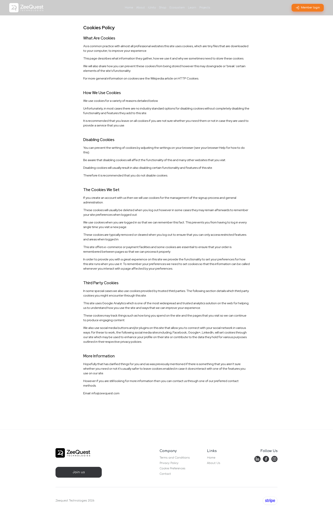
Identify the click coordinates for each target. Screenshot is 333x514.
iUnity (152, 7)
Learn (192, 7)
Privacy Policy (169, 463)
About (140, 7)
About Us (213, 463)
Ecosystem (177, 7)
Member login (310, 7)
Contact (165, 473)
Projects (204, 7)
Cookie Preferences (172, 468)
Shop (162, 7)
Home (129, 7)
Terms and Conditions (175, 457)
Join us (79, 472)
